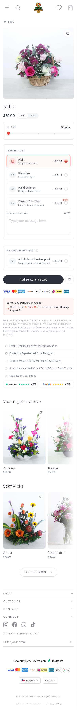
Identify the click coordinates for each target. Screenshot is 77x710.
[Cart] (70, 7)
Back (11, 21)
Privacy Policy (53, 703)
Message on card (17, 213)
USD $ (23, 115)
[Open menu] (6, 7)
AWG (33, 115)
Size (13, 126)
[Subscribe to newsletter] (70, 642)
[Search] (17, 7)
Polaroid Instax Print (21, 250)
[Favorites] (59, 7)
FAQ (18, 703)
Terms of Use (33, 703)
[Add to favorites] (67, 33)
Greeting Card (15, 150)
